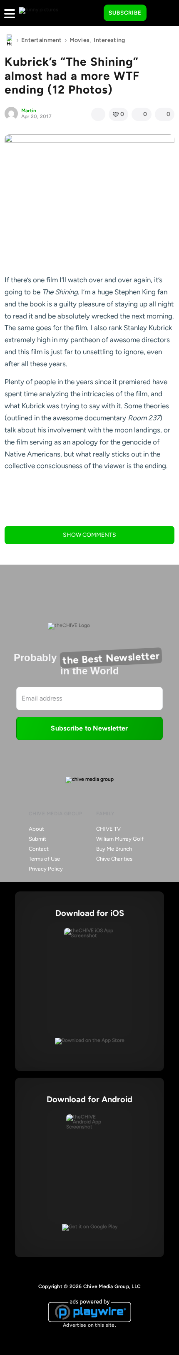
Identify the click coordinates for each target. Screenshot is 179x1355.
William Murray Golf (120, 839)
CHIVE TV (108, 829)
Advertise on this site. (89, 1325)
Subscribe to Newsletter (89, 728)
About (36, 829)
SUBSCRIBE (125, 13)
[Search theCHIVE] (91, 13)
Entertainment (41, 40)
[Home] (9, 40)
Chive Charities (114, 859)
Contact (39, 849)
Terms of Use (44, 859)
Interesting (109, 40)
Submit (37, 839)
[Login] (160, 13)
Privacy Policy (46, 869)
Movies (80, 40)
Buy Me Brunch (114, 849)
